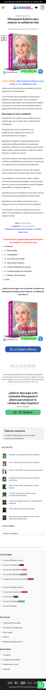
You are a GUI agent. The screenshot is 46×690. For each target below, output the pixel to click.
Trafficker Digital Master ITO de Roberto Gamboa (26, 502)
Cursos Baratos (32, 29)
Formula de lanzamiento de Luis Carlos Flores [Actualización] (24, 517)
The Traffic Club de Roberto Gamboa (24, 462)
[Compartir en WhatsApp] (12, 366)
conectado (27, 435)
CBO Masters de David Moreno (22, 508)
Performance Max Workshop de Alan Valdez (24, 486)
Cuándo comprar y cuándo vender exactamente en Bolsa (22, 494)
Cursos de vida (19, 379)
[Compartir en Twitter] (21, 366)
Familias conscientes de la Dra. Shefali (24, 454)
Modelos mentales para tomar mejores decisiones (24, 479)
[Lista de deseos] (36, 7)
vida (36, 382)
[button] (3, 7)
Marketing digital (23, 16)
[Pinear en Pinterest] (29, 366)
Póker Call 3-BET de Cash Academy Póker (26, 470)
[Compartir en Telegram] (34, 366)
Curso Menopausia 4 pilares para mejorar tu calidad (19, 377)
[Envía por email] (25, 366)
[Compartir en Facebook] (17, 366)
